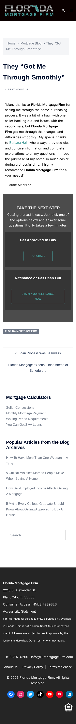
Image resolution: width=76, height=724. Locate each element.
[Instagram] (20, 694)
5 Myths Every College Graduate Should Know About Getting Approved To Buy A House (35, 509)
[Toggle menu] (71, 10)
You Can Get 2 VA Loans (24, 424)
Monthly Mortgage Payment (25, 413)
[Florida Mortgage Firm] (29, 10)
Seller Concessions (20, 407)
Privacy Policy (32, 667)
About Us (10, 667)
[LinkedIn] (69, 694)
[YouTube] (50, 694)
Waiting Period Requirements (27, 419)
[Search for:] (36, 535)
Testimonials (18, 89)
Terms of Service (60, 667)
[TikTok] (40, 694)
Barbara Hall (18, 142)
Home (11, 43)
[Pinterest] (59, 694)
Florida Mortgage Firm (21, 331)
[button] (63, 10)
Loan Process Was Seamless (40, 353)
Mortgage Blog (31, 43)
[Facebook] (11, 694)
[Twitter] (30, 694)
